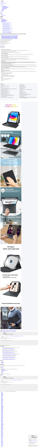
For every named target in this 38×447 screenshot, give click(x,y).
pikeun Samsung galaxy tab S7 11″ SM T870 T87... (8, 350)
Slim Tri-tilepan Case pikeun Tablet (5, 7)
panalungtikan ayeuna (2, 366)
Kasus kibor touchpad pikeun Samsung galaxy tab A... (8, 352)
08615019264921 (2, 369)
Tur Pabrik (3, 9)
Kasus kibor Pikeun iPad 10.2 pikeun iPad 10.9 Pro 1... (8, 359)
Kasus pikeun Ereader (4, 8)
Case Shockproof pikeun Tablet (4, 20)
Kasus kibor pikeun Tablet (4, 6)
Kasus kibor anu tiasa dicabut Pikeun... (6, 32)
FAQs (1, 363)
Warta (1, 10)
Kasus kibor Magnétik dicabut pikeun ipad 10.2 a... (8, 348)
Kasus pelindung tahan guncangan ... (6, 28)
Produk (2, 5)
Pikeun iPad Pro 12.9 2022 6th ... (6, 30)
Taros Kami (2, 11)
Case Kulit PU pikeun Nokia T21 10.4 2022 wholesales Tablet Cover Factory (9, 330)
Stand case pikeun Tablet (3, 21)
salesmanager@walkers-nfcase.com (4, 370)
